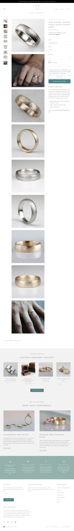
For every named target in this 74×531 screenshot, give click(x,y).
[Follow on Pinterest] (11, 522)
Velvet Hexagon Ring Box (63, 379)
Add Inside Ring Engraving (46, 379)
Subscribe (9, 499)
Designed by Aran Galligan (56, 19)
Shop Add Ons (37, 390)
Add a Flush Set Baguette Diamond (10, 379)
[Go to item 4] (5, 37)
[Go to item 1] (5, 21)
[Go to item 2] (5, 26)
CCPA (58, 502)
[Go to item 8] (5, 57)
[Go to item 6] (5, 47)
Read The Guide (7, 448)
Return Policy (60, 492)
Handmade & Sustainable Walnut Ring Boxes (28, 380)
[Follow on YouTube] (15, 522)
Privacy (58, 499)
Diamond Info (60, 495)
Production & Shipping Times (64, 487)
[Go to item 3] (5, 31)
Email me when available (59, 81)
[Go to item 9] (5, 63)
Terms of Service (61, 497)
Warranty (59, 490)
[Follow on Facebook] (4, 522)
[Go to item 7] (5, 52)
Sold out (59, 77)
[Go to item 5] (5, 42)
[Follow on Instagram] (8, 522)
